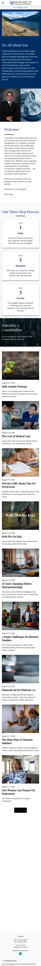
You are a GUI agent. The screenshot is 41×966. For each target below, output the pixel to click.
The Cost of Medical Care (16, 436)
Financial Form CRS (11, 961)
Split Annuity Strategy (14, 386)
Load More (20, 810)
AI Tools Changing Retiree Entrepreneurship (17, 585)
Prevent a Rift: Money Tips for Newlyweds (18, 485)
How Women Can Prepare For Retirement (18, 791)
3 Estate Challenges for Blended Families (20, 638)
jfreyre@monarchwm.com (20, 950)
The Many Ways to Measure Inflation (17, 741)
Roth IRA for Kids (12, 536)
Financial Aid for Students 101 (19, 690)
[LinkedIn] (20, 953)
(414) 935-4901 (22, 940)
